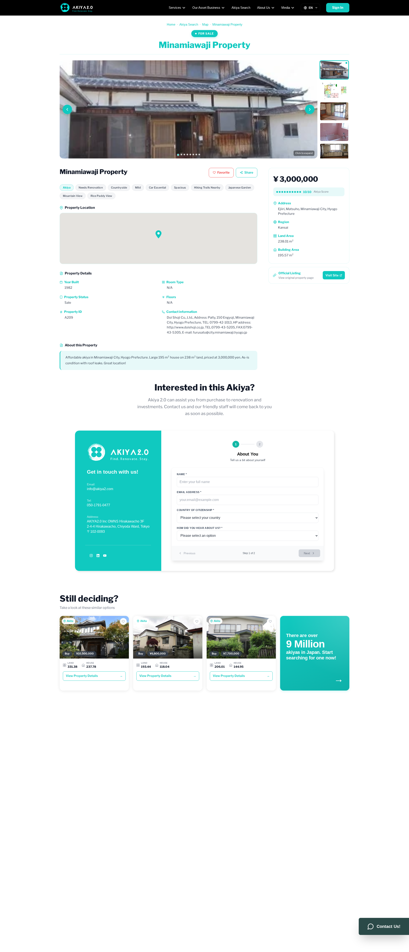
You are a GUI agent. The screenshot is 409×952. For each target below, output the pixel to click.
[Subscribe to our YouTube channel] (104, 555)
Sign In (337, 8)
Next (307, 553)
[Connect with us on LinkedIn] (98, 555)
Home (171, 24)
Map (205, 24)
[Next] (309, 109)
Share (248, 172)
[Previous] (67, 109)
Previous (189, 553)
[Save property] (123, 621)
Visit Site (331, 275)
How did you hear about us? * (199, 528)
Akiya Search (241, 7)
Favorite (223, 172)
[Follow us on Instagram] (91, 555)
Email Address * (189, 492)
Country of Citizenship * (195, 510)
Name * (182, 474)
